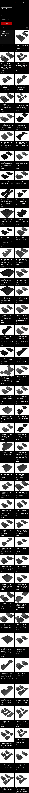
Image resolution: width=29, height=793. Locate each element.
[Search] (5, 2)
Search (7, 23)
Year (2, 6)
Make (2, 11)
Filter (4, 28)
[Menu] (1, 2)
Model (2, 16)
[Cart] (27, 2)
